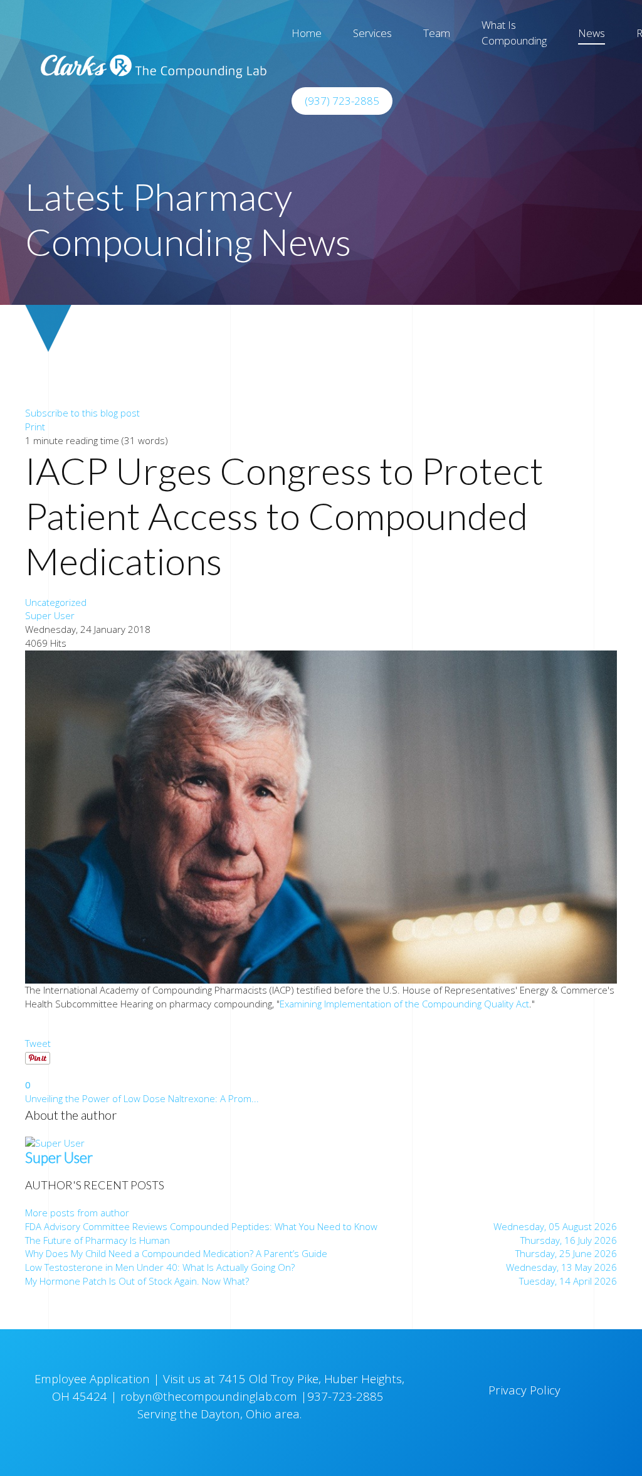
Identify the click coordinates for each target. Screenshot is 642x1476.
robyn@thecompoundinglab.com (208, 1396)
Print (35, 426)
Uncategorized (56, 602)
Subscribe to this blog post (82, 412)
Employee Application (93, 1378)
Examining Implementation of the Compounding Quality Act (404, 1003)
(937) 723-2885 (342, 100)
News (591, 33)
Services (372, 33)
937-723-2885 (347, 1396)
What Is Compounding (514, 33)
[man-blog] (321, 815)
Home (307, 33)
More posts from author (77, 1212)
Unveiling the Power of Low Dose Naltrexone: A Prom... (142, 1098)
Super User (50, 615)
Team (436, 33)
